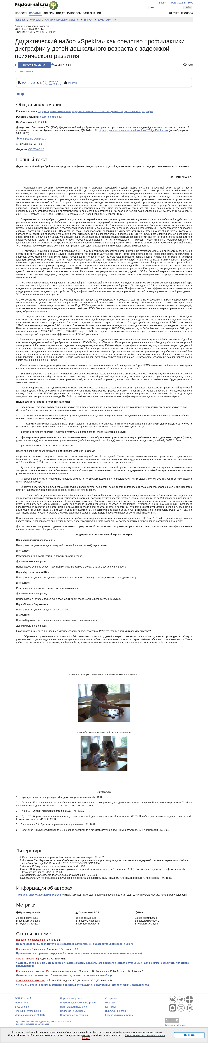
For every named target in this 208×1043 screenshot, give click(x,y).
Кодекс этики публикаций (119, 1015)
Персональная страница (74, 1015)
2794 (190, 65)
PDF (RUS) (28, 82)
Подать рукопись (68, 13)
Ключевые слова (181, 13)
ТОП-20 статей (23, 998)
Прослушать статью (34, 64)
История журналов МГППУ (30, 1015)
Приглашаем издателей (73, 1006)
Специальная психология (30, 971)
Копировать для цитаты (32, 138)
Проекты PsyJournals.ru (28, 1011)
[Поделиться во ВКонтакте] (18, 94)
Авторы (48, 13)
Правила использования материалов (32, 1024)
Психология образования (30, 939)
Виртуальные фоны (116, 1011)
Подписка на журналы (72, 1011)
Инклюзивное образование (61, 971)
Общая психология (27, 958)
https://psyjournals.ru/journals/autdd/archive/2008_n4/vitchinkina (133, 130)
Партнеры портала (71, 998)
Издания (35, 13)
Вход (190, 2)
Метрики (73, 82)
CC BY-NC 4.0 (36, 149)
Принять (189, 1035)
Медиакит (110, 1002)
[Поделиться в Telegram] (23, 94)
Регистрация (178, 2)
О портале (111, 998)
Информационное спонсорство (78, 1002)
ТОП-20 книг (22, 1002)
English (163, 2)
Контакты (110, 1006)
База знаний (92, 13)
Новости (21, 13)
